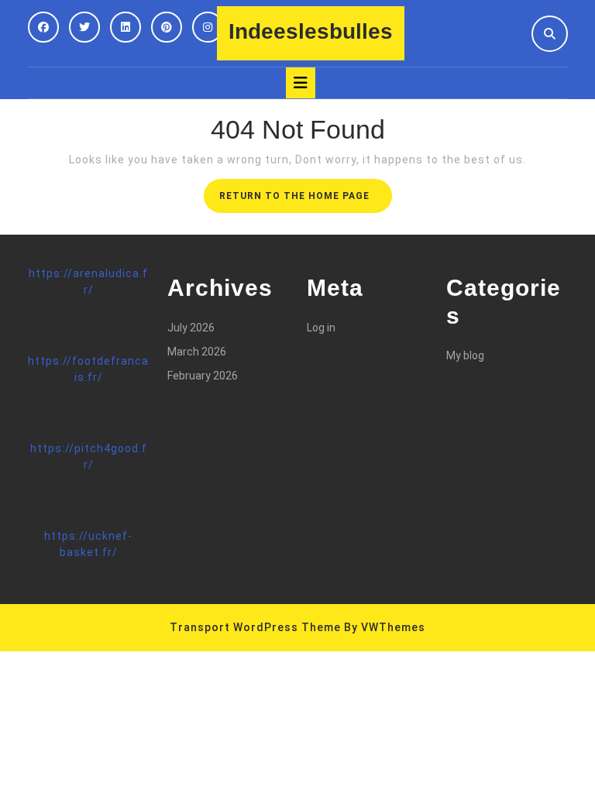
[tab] (300, 82)
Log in (321, 327)
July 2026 (191, 327)
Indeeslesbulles (311, 31)
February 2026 (202, 375)
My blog (465, 355)
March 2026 (196, 351)
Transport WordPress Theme (255, 627)
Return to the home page (305, 200)
